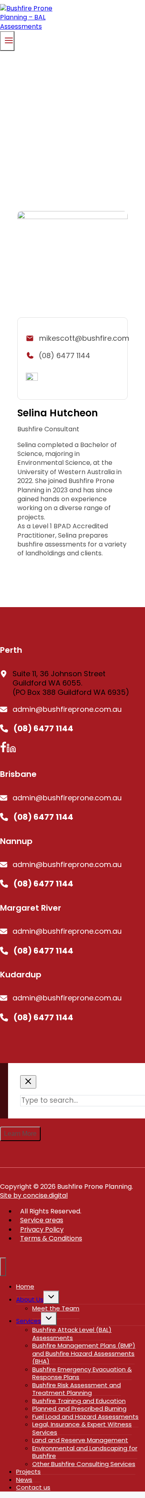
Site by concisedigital (34, 1195)
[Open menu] (7, 41)
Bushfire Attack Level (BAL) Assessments (72, 1333)
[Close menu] (3, 1266)
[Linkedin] (11, 750)
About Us (30, 1299)
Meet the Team (55, 1308)
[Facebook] (3, 750)
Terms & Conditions (51, 1238)
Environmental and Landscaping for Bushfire (84, 1452)
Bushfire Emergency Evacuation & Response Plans (82, 1373)
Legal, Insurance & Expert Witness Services (82, 1428)
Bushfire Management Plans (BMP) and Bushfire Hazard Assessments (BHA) (83, 1353)
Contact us (33, 1487)
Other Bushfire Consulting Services (83, 1464)
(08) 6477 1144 (64, 355)
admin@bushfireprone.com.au (67, 709)
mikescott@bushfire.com (84, 338)
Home (25, 1286)
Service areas (41, 1220)
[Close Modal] (28, 1082)
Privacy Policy (42, 1229)
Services (28, 1321)
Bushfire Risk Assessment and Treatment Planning (76, 1389)
